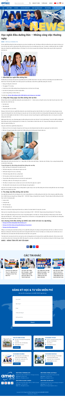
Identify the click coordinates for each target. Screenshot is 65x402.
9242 (49, 384)
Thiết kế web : (30, 393)
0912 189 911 (49, 342)
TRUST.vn (35, 393)
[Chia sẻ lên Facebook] (27, 246)
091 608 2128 (17, 359)
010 (46, 384)
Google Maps (16, 347)
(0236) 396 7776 (24, 359)
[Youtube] (5, 383)
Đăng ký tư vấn (36, 3)
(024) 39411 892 (18, 342)
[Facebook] (2, 383)
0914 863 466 (25, 342)
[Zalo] (9, 383)
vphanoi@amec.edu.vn (19, 344)
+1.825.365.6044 (24, 384)
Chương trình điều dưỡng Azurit (10, 227)
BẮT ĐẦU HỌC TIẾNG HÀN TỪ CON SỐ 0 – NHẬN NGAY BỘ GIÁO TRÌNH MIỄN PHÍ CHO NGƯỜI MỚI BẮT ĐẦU (55, 274)
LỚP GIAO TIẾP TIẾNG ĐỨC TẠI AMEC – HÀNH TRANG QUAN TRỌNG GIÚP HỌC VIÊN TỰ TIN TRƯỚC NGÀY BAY (24, 274)
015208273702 (24, 376)
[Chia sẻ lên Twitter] (31, 246)
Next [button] (63, 263)
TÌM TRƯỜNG (48, 8)
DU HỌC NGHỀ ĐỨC (25, 8)
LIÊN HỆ (50, 3)
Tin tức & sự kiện (58, 8)
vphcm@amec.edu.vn (51, 344)
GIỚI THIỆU (9, 8)
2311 (51, 384)
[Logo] (5, 3)
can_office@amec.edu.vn (24, 385)
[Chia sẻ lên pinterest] (37, 246)
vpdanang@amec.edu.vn (20, 360)
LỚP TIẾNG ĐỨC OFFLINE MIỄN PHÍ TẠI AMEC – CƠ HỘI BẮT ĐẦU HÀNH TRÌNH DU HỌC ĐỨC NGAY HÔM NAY (40, 274)
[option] (32, 20)
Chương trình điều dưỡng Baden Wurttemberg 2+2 (14, 222)
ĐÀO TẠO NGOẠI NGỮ (37, 8)
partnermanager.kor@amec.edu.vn (50, 385)
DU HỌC (16, 8)
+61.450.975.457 (48, 376)
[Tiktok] (12, 383)
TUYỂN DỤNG (44, 3)
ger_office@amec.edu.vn (24, 377)
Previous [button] (1, 263)
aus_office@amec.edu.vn (48, 377)
